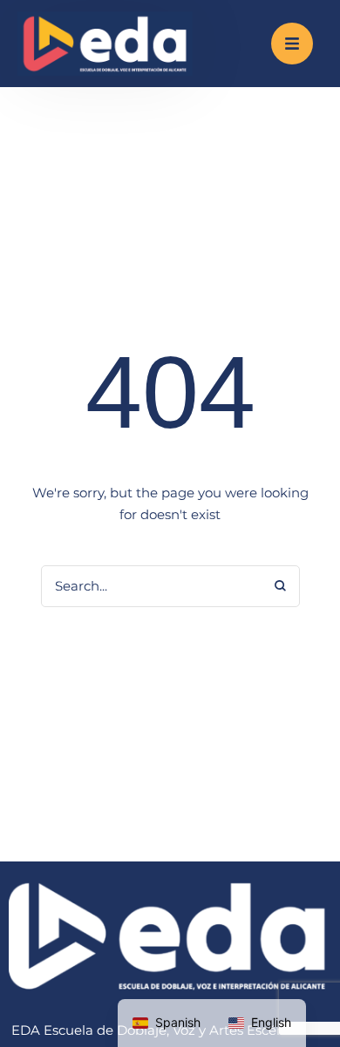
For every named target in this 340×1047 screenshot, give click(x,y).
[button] (292, 43)
